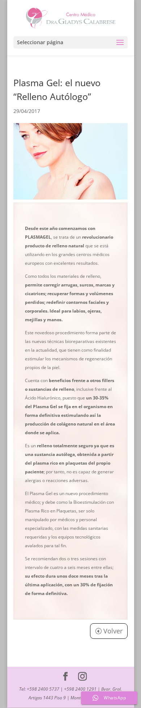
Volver (113, 631)
